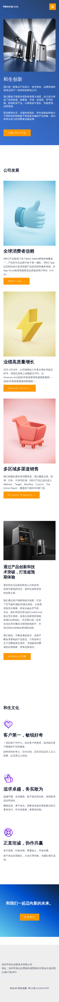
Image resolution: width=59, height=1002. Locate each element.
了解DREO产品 (17, 132)
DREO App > (16, 281)
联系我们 (29, 917)
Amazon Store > (19, 388)
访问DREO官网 (17, 656)
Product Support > (21, 494)
